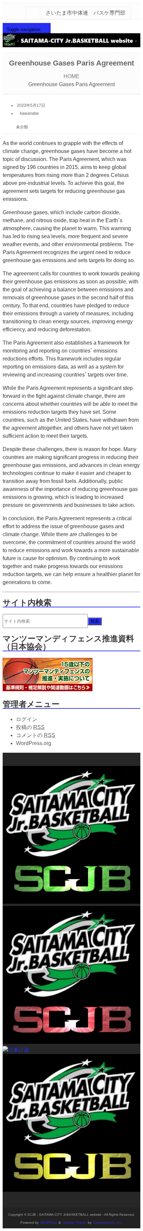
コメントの (35, 735)
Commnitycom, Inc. (107, 1222)
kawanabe (29, 113)
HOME (71, 76)
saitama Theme (74, 1222)
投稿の (30, 727)
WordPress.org (33, 743)
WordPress (48, 1222)
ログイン (26, 719)
